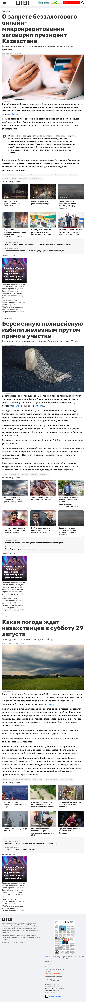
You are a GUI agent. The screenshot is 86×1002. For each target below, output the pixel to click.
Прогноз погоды (17, 779)
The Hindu (39, 406)
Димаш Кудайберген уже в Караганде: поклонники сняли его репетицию (13, 293)
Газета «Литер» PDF (52, 973)
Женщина (25, 474)
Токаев (14, 178)
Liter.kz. (16, 114)
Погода (27, 779)
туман (34, 779)
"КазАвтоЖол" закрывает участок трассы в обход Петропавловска (13, 309)
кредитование (47, 175)
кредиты (37, 175)
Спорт (6, 266)
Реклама (48, 967)
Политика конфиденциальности (55, 969)
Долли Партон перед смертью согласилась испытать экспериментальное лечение (38, 549)
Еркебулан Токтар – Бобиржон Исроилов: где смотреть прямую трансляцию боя (14, 273)
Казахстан (6, 779)
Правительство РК (26, 175)
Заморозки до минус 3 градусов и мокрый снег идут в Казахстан (31, 843)
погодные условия (51, 779)
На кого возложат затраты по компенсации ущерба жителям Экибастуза (34, 251)
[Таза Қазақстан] (57, 3)
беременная (44, 474)
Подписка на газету (71, 3)
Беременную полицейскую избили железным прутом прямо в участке (13, 286)
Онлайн (64, 175)
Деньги (57, 175)
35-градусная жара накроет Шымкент (20, 849)
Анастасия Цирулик (9, 345)
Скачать (48, 957)
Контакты (48, 971)
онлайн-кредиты (36, 178)
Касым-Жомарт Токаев (10, 175)
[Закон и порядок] (44, 3)
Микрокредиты (24, 178)
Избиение (34, 474)
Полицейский (14, 474)
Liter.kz (15, 406)
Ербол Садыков (7, 643)
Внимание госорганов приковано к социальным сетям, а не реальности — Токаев (38, 244)
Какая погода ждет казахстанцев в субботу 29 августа (13, 302)
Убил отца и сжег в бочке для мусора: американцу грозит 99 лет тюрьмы (34, 543)
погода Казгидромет (66, 779)
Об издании (49, 965)
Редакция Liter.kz (8, 53)
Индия (5, 474)
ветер (41, 779)
